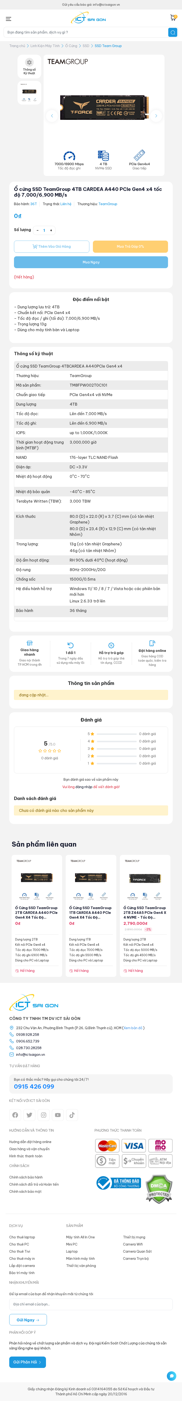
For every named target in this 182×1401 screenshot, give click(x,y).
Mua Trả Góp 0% (130, 246)
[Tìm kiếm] (172, 32)
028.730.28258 (28, 1048)
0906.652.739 (27, 1041)
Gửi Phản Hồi (25, 1362)
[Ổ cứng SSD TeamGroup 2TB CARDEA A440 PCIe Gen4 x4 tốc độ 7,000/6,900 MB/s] (37, 880)
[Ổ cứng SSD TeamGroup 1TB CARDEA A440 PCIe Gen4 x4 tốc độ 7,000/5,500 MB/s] (91, 880)
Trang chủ (17, 46)
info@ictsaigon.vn (30, 1054)
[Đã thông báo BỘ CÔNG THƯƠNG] (118, 1189)
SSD (86, 46)
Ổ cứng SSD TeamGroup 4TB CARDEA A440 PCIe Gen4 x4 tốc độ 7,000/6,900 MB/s (88, 192)
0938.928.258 (27, 1035)
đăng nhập (83, 787)
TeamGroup (107, 204)
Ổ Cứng (71, 46)
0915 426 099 (34, 1086)
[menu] (8, 18)
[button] (156, 116)
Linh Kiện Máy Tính (45, 46)
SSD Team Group (108, 46)
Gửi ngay (26, 1320)
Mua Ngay (91, 262)
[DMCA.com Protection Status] (159, 1189)
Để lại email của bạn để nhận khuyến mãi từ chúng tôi (51, 1294)
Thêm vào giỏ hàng (54, 246)
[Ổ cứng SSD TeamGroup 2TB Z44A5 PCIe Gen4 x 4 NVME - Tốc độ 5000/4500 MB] (145, 880)
